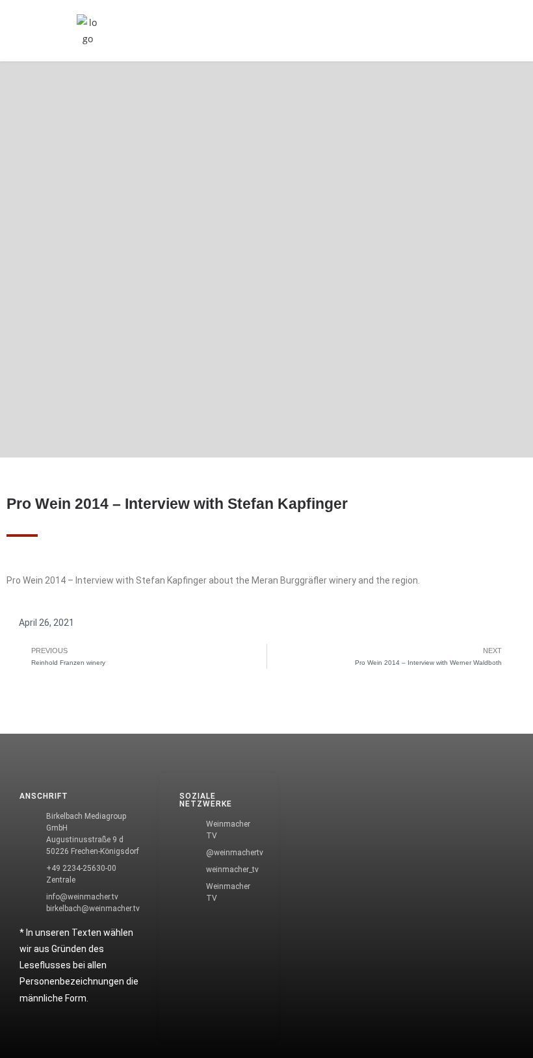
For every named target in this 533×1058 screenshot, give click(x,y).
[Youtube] (29, 848)
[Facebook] (29, 737)
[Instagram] (29, 811)
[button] (436, 30)
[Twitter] (29, 774)
